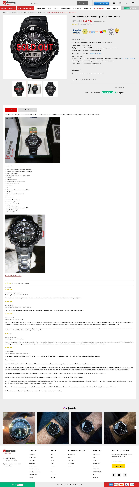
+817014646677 (10, 458)
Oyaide (52, 466)
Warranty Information (28, 110)
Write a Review (89, 24)
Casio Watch (24, 12)
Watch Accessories (33, 469)
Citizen (52, 460)
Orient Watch (32, 460)
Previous (4, 47)
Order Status (71, 463)
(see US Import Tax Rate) (128, 58)
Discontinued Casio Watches (37, 12)
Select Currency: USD (101, 3)
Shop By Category (13, 12)
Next (65, 47)
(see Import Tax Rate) (95, 53)
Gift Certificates (71, 454)
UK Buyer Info (87, 8)
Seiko (52, 454)
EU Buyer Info (77, 8)
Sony (52, 469)
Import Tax (115, 8)
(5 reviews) (83, 24)
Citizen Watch (32, 457)
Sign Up (73, 460)
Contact (56, 8)
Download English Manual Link (13, 276)
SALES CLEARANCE (99, 8)
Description (11, 110)
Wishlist (69, 457)
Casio (52, 457)
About (49, 8)
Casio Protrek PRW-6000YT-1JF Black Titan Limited (61, 12)
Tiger (52, 472)
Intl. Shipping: (76, 70)
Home (4, 12)
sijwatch (71, 408)
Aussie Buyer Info (65, 8)
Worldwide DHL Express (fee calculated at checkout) (89, 73)
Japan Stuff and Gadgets (35, 472)
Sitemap (70, 466)
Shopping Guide (40, 8)
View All (31, 477)
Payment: (75, 80)
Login (69, 460)
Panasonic (53, 475)
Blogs (108, 8)
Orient (52, 463)
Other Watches (32, 466)
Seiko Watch (32, 463)
